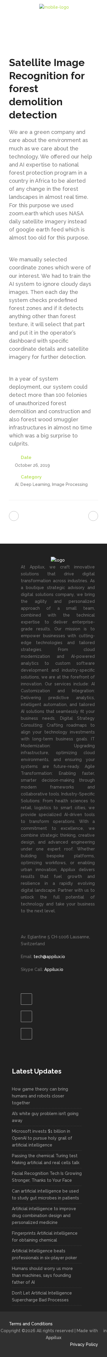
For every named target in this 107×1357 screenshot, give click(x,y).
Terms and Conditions (31, 1323)
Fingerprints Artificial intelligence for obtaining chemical (45, 1236)
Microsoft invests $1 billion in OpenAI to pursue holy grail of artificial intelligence (42, 1138)
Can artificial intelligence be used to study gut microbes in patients (45, 1194)
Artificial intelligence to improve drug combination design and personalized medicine (44, 1215)
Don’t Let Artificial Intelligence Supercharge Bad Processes (42, 1296)
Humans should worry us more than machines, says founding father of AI (42, 1275)
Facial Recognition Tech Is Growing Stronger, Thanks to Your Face (47, 1177)
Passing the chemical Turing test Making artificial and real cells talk (45, 1159)
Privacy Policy (84, 1344)
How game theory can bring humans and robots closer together (40, 1096)
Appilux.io (53, 969)
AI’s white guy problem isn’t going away (45, 1117)
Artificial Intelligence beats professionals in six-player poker (44, 1254)
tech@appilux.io (48, 956)
